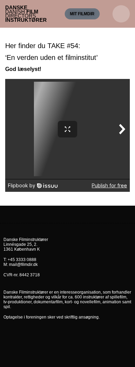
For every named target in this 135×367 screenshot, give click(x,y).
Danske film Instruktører (26, 14)
